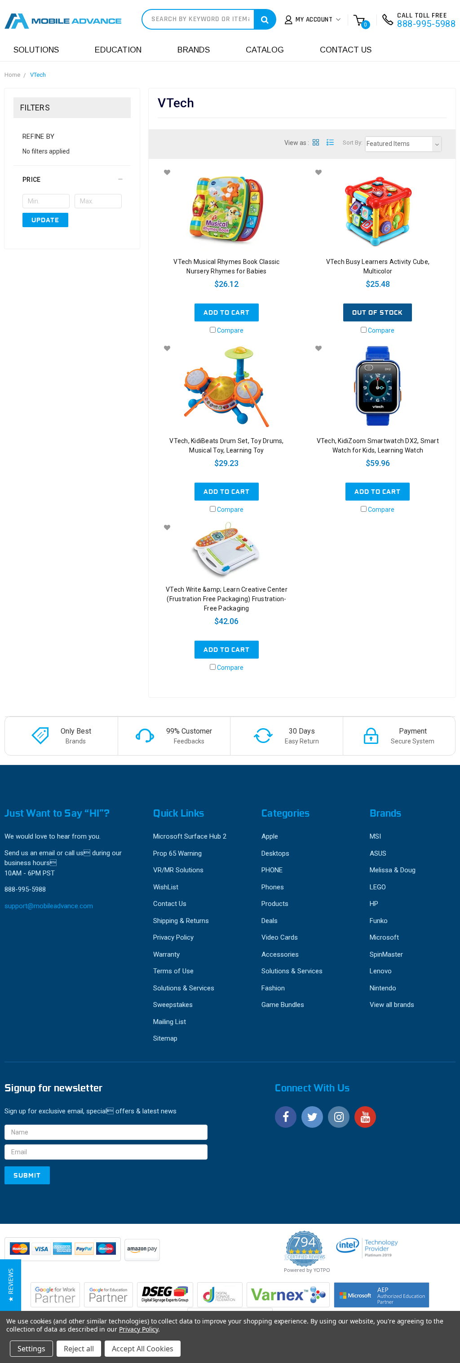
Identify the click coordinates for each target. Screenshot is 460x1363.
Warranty (166, 954)
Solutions (36, 49)
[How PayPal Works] (63, 1253)
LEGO (378, 887)
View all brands (392, 1005)
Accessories (280, 954)
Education (118, 49)
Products (274, 904)
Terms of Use (173, 971)
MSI (375, 836)
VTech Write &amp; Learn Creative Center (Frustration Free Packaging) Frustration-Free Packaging (227, 599)
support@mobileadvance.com (48, 906)
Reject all (79, 1349)
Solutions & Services (183, 988)
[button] (72, 179)
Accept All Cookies (142, 1349)
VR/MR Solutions (178, 870)
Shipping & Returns (181, 921)
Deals (269, 921)
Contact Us (346, 49)
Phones (272, 887)
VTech (38, 74)
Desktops (275, 853)
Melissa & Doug (393, 870)
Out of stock (377, 312)
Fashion (273, 988)
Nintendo (383, 988)
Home (12, 74)
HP (374, 904)
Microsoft (384, 937)
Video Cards (279, 937)
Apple (269, 836)
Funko (379, 921)
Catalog (265, 49)
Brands (193, 49)
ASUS (378, 853)
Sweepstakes (173, 1005)
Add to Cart (226, 312)
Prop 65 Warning (177, 853)
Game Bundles (282, 1005)
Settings (31, 1349)
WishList (165, 887)
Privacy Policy (173, 937)
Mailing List (169, 1022)
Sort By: (353, 142)
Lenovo (381, 971)
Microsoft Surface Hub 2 (189, 836)
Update (45, 219)
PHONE (272, 870)
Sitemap (165, 1038)
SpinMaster (386, 954)
